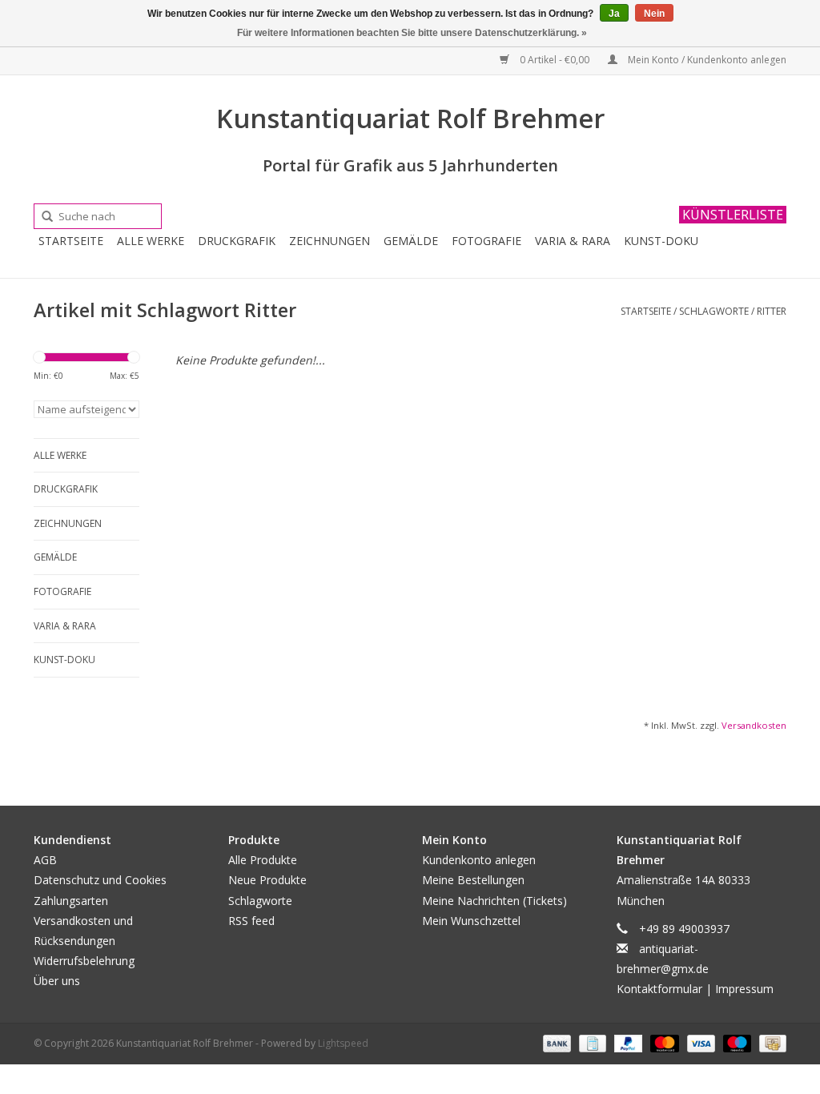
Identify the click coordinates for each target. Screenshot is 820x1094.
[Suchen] (42, 217)
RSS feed (251, 920)
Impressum (744, 988)
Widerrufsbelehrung (84, 960)
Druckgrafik (236, 240)
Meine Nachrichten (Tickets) (494, 900)
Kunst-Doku (661, 240)
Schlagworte (714, 311)
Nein (654, 13)
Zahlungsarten (71, 900)
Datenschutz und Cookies (100, 879)
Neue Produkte (267, 879)
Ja (614, 13)
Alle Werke (150, 240)
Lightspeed (343, 1043)
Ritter (771, 311)
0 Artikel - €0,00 (554, 59)
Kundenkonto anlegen (479, 859)
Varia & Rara (572, 240)
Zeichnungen (329, 240)
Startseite (70, 240)
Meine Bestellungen (473, 879)
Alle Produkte (262, 859)
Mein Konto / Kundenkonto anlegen (705, 59)
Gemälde (411, 240)
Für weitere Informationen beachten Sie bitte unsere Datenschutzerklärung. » (412, 32)
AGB (45, 859)
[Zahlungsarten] (555, 1043)
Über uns (57, 980)
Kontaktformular (659, 988)
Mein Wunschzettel (471, 920)
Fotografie (486, 240)
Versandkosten (754, 725)
